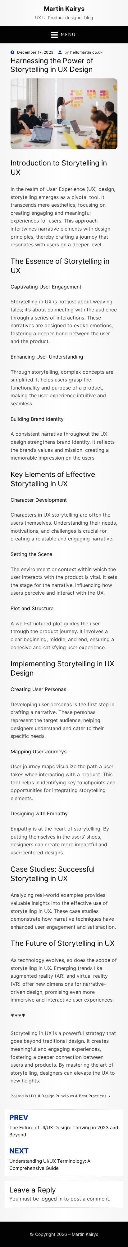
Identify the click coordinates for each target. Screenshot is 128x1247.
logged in (51, 1199)
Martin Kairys (64, 8)
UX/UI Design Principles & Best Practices (67, 1096)
